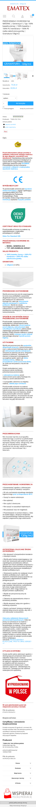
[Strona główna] (18, 8)
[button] (4, 16)
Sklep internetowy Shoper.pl (18, 806)
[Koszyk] (31, 16)
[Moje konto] (22, 16)
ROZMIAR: (6, 94)
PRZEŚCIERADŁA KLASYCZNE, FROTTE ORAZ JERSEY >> (17, 641)
